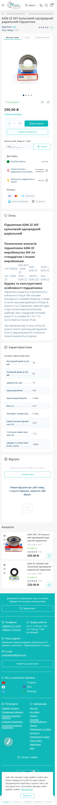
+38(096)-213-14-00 (11, 626)
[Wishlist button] (42, 102)
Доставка (34, 712)
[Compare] (4, 544)
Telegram (31, 682)
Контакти (34, 733)
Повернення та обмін (40, 729)
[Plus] (19, 123)
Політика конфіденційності (38, 720)
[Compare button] (48, 102)
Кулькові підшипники (16, 13)
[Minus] (9, 123)
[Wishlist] (4, 539)
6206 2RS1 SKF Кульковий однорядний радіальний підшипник (38, 537)
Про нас (34, 708)
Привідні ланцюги (10, 708)
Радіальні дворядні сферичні (11, 717)
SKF (14, 26)
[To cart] (49, 555)
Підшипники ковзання (12, 712)
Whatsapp (32, 691)
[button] (23, 95)
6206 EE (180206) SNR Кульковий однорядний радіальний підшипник (39, 566)
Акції (32, 748)
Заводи (33, 725)
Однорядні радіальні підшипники (12, 726)
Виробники (35, 744)
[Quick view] (4, 535)
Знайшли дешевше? (13, 114)
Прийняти (27, 795)
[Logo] (14, 5)
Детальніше (27, 789)
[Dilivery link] (46, 170)
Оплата (33, 716)
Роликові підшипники (12, 721)
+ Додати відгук (27, 474)
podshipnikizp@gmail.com (14, 655)
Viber (29, 686)
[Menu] (3, 5)
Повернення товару (40, 736)
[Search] (46, 5)
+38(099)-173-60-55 (11, 629)
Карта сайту (36, 740)
